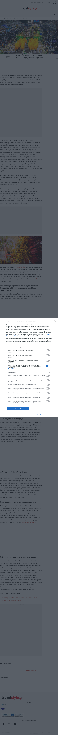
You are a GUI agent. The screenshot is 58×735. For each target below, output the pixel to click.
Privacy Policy (37, 414)
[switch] (48, 350)
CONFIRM (18, 408)
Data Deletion (20, 414)
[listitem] (29, 347)
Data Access (29, 414)
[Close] (55, 321)
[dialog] (29, 367)
